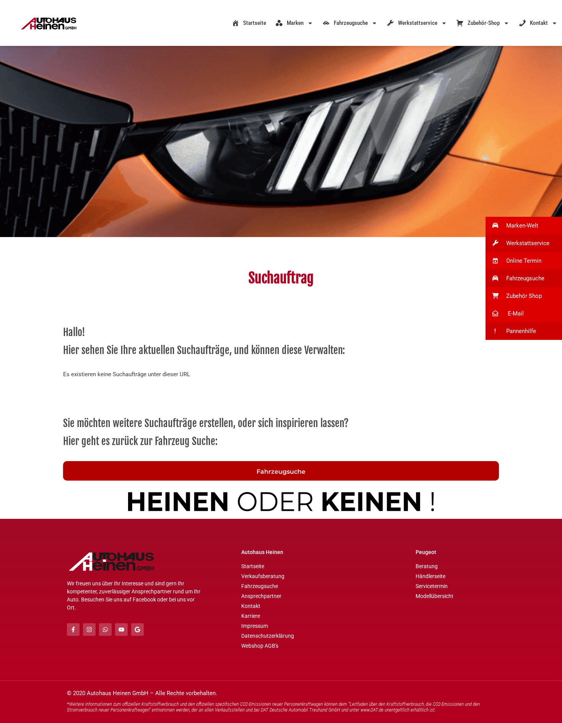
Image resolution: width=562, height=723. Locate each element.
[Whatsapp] (105, 629)
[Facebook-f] (73, 629)
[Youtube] (121, 629)
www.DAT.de (372, 710)
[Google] (137, 629)
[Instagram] (89, 629)
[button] (524, 225)
